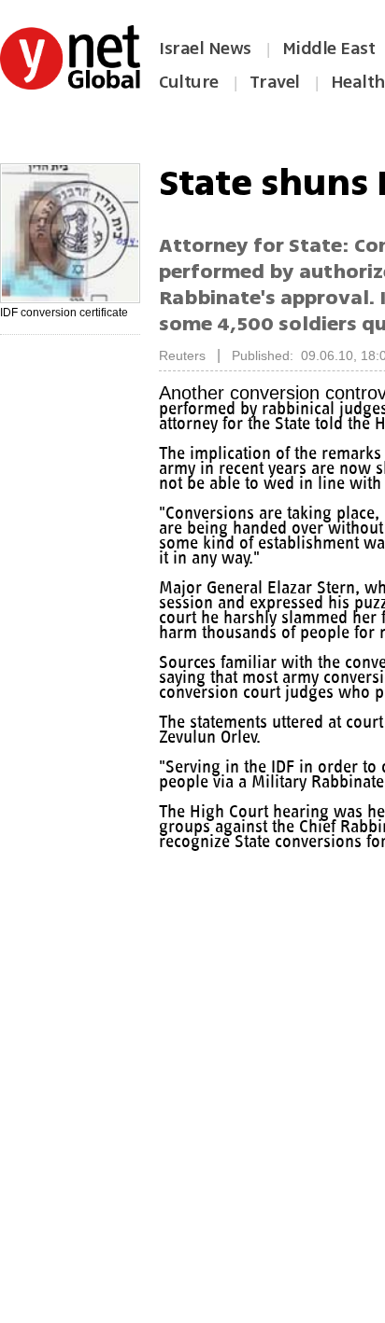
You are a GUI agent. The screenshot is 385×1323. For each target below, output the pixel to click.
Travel (275, 82)
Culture (189, 82)
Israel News (205, 48)
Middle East (329, 48)
